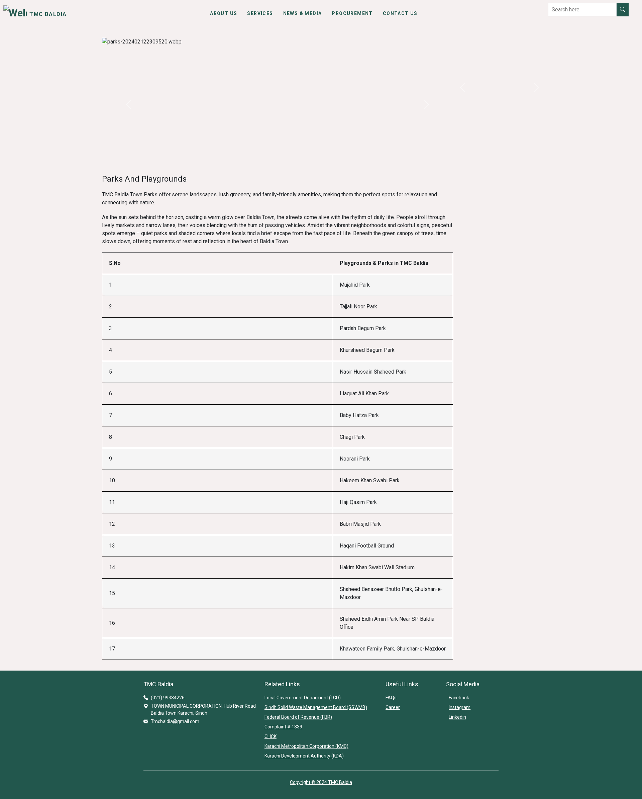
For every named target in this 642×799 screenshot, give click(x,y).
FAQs (391, 697)
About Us (223, 13)
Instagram (459, 707)
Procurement (352, 13)
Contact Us (400, 13)
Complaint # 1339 (283, 726)
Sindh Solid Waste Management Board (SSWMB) (315, 707)
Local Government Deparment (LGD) (302, 697)
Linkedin (457, 717)
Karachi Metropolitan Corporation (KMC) (306, 746)
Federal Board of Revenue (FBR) (298, 717)
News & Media (302, 13)
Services (260, 13)
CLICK (270, 736)
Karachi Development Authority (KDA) (304, 756)
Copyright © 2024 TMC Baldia (321, 782)
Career (393, 707)
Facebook (459, 697)
